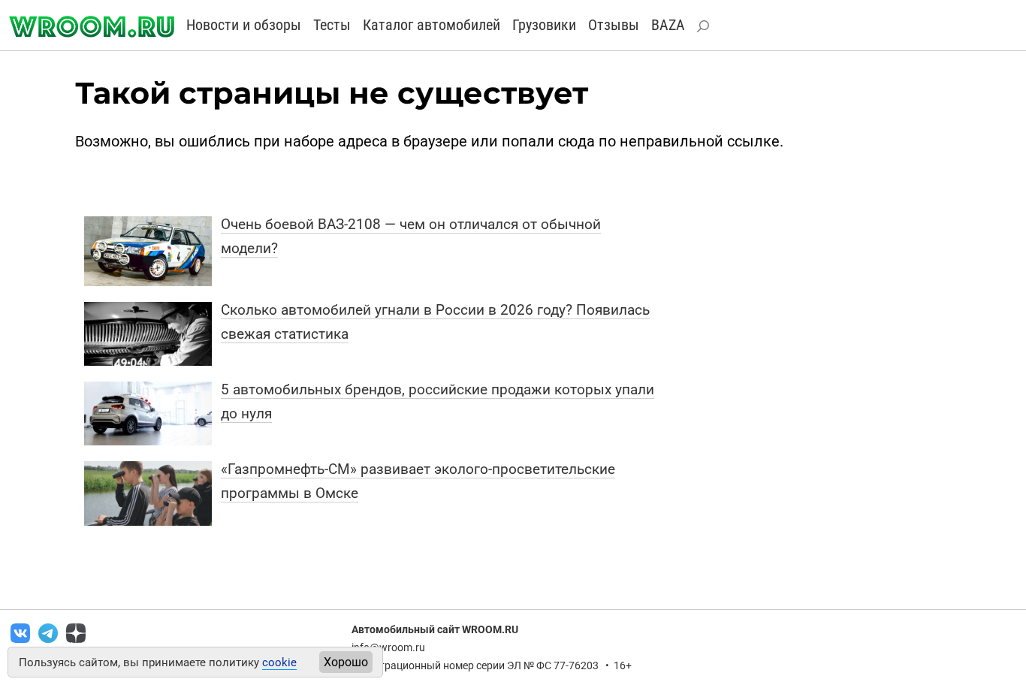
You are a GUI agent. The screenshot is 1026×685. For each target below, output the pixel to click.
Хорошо (346, 662)
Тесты (332, 25)
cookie (279, 662)
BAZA (668, 25)
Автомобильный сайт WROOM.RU (435, 629)
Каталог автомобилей (431, 25)
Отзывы (613, 25)
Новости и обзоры (243, 25)
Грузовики (544, 25)
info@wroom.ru (388, 647)
